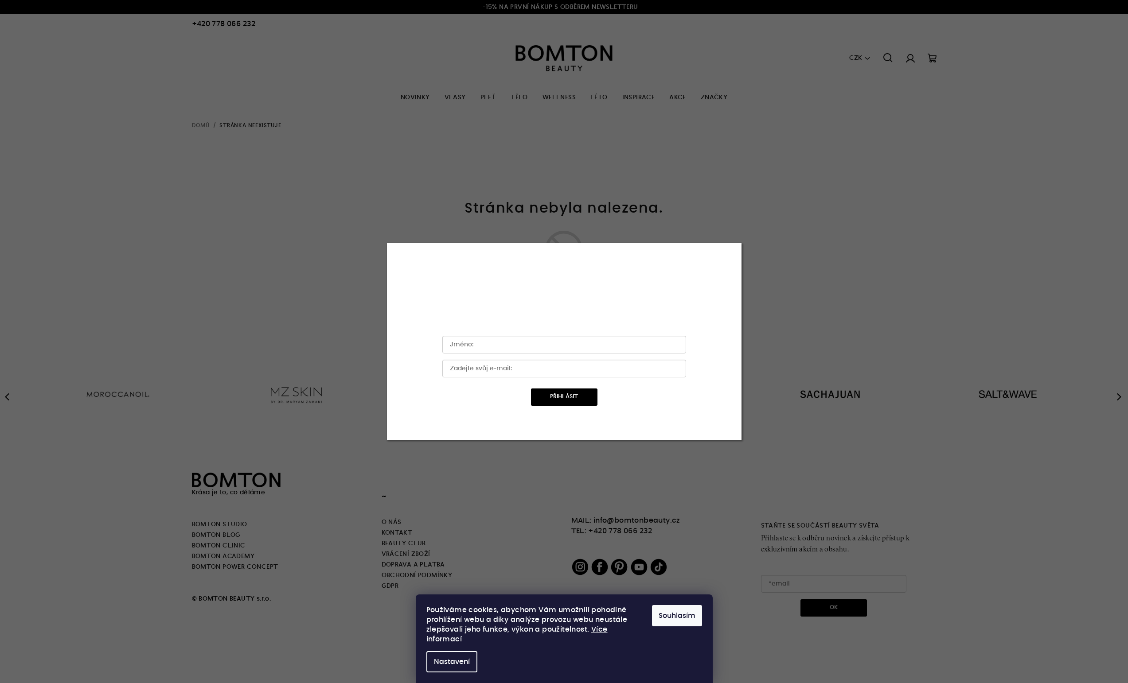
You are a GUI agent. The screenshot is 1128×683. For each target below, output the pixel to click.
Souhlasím (677, 615)
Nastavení (452, 661)
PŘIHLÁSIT (564, 397)
